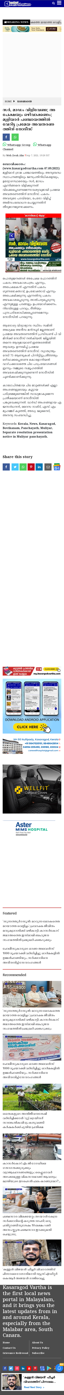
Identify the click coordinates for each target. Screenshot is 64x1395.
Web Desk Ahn (15, 155)
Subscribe (38, 1353)
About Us (37, 1342)
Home (8, 101)
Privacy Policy (40, 1348)
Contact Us (9, 1348)
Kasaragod (24, 101)
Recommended (14, 975)
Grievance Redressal (15, 1353)
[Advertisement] (32, 65)
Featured (10, 913)
